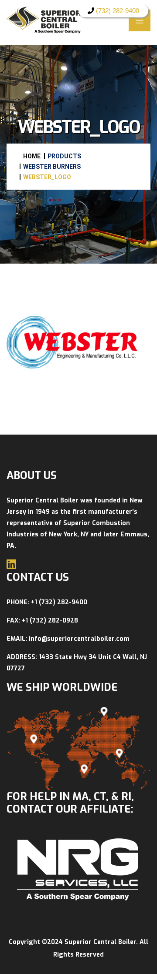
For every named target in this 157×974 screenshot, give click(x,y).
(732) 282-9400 (116, 10)
